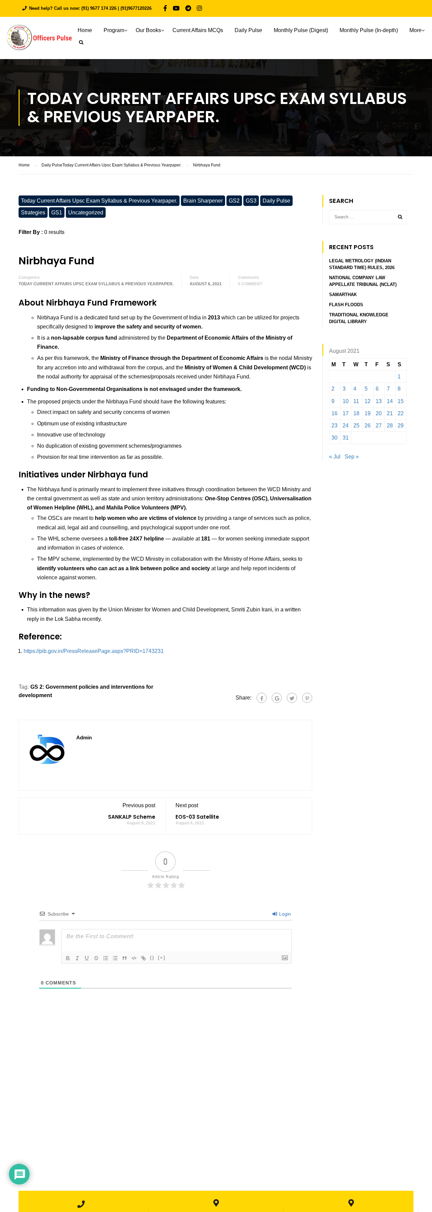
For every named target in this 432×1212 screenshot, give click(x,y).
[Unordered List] (115, 958)
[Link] (143, 958)
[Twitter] (292, 698)
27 (379, 425)
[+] (161, 957)
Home (85, 30)
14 (390, 401)
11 (356, 401)
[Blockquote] (124, 958)
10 (346, 401)
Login (284, 914)
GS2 (234, 201)
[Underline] (86, 958)
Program (114, 30)
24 (346, 425)
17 (346, 413)
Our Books (148, 30)
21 (390, 413)
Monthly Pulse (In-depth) (369, 30)
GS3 (251, 201)
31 (346, 438)
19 (367, 413)
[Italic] (77, 958)
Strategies (33, 212)
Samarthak (343, 294)
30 (334, 438)
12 (367, 401)
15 (401, 401)
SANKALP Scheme (131, 816)
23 (334, 425)
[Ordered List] (105, 958)
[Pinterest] (307, 698)
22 (401, 413)
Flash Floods (346, 304)
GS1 (56, 212)
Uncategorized (85, 212)
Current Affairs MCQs (197, 30)
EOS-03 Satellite (197, 816)
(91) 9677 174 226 (98, 8)
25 (356, 425)
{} (152, 957)
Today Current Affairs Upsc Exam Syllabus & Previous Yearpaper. (99, 201)
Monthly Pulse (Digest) (301, 30)
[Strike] (96, 958)
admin (84, 737)
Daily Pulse (248, 30)
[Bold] (68, 958)
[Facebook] (261, 698)
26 (367, 425)
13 (379, 401)
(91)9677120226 (136, 8)
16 (334, 413)
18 (356, 413)
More (415, 30)
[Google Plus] (277, 698)
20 (379, 413)
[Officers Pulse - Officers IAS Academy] (39, 40)
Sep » (352, 456)
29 (401, 425)
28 (390, 425)
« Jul (335, 456)
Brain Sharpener (203, 201)
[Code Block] (134, 958)
